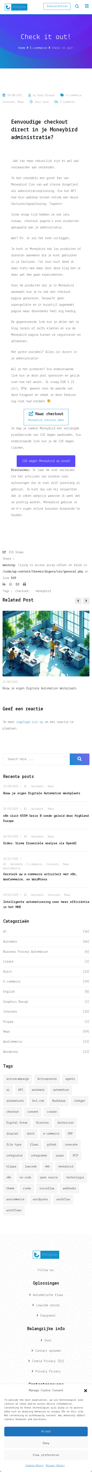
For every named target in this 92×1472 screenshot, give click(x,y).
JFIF (75, 1155)
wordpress (40, 1199)
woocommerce (15, 1199)
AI (25, 786)
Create (8, 961)
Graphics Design (15, 1002)
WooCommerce (11, 868)
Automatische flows (48, 1295)
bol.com (38, 1101)
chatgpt (79, 1101)
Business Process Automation (25, 952)
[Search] (77, 6)
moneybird (43, 591)
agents (70, 1079)
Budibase (58, 1101)
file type (13, 1144)
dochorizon (65, 1122)
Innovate (9, 102)
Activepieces (47, 1079)
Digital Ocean (17, 1122)
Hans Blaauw (45, 95)
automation (61, 1090)
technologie (75, 1177)
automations (15, 1101)
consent (32, 1111)
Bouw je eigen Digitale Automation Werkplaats (40, 688)
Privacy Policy (55, 1465)
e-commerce (51, 1133)
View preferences (46, 1455)
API (20, 1090)
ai (8, 1090)
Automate (37, 786)
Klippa (8, 1022)
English (9, 991)
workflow (63, 1199)
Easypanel (48, 1315)
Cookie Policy (34, 1465)
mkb (47, 1166)
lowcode (31, 1166)
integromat (39, 1155)
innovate (71, 1144)
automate (38, 1090)
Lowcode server (48, 1305)
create (52, 1111)
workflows (13, 1210)
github (51, 1144)
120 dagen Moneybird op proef (46, 461)
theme (10, 1188)
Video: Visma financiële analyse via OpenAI (40, 843)
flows (34, 1144)
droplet (12, 1133)
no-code (25, 1177)
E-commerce (74, 95)
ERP (70, 1133)
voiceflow (46, 1188)
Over (48, 1340)
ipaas (60, 1155)
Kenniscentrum (57, 6)
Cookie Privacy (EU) (48, 1361)
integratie (14, 1155)
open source (49, 1177)
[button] (85, 1390)
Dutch (7, 972)
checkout (22, 591)
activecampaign (17, 1079)
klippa (11, 1166)
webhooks (69, 1188)
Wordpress (10, 1052)
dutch (30, 1133)
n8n (8, 1177)
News (21, 102)
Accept (46, 1431)
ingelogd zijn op (29, 722)
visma (27, 1188)
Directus (42, 1122)
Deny (46, 1443)
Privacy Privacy (48, 1371)
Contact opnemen (48, 1351)
